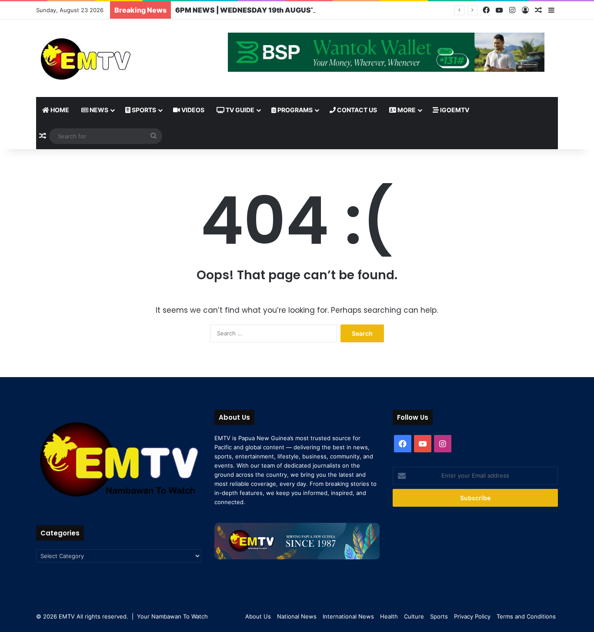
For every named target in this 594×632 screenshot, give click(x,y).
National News (297, 616)
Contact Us (356, 110)
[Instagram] (512, 10)
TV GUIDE (239, 110)
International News (348, 616)
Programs (294, 110)
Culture (414, 616)
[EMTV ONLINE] (114, 58)
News (98, 110)
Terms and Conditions (526, 616)
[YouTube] (499, 10)
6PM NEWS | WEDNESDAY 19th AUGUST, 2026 (256, 10)
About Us (258, 616)
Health (389, 616)
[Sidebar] (551, 10)
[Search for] (153, 136)
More (406, 110)
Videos (192, 110)
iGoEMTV (454, 110)
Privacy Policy (472, 616)
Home (59, 110)
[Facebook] (486, 10)
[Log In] (525, 10)
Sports (143, 110)
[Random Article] (538, 10)
